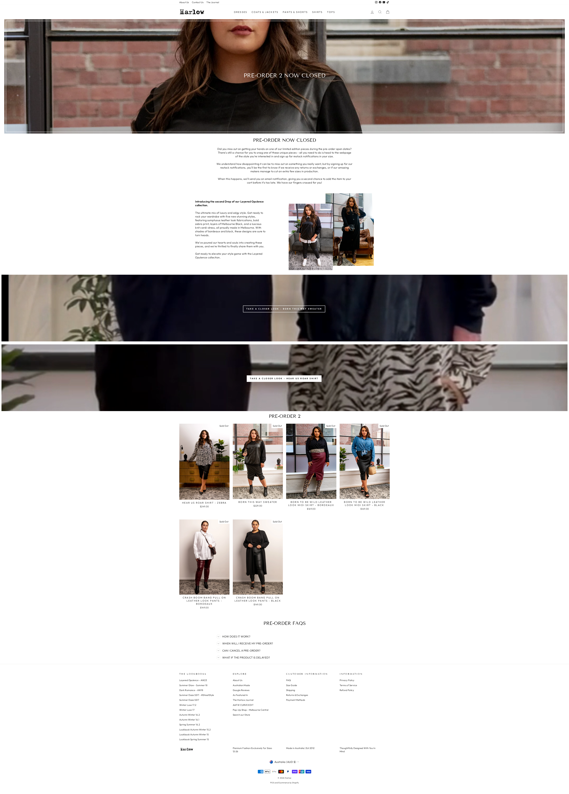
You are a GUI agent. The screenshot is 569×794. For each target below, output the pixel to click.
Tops (331, 12)
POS (272, 782)
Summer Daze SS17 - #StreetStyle (196, 695)
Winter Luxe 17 (186, 709)
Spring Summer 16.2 (189, 724)
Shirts (317, 12)
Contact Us (198, 2)
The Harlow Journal (243, 700)
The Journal (212, 2)
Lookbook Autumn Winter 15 (194, 734)
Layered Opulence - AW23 (193, 680)
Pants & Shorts (295, 12)
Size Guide (291, 685)
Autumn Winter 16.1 (189, 719)
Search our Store (241, 714)
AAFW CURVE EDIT (243, 705)
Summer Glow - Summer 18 (193, 685)
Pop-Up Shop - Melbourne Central (250, 709)
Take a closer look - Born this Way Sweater (284, 308)
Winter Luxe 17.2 (187, 705)
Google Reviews (241, 690)
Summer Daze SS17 (189, 700)
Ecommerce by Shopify (288, 782)
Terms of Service (348, 685)
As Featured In (240, 695)
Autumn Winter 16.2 (189, 714)
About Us (184, 2)
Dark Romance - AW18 (191, 690)
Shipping (290, 690)
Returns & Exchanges (297, 695)
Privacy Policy (347, 680)
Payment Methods (295, 700)
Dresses (240, 12)
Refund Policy (347, 690)
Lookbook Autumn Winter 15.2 (195, 729)
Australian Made (241, 685)
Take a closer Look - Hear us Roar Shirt (284, 378)
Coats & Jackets (265, 12)
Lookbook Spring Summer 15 (194, 739)
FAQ (288, 680)
